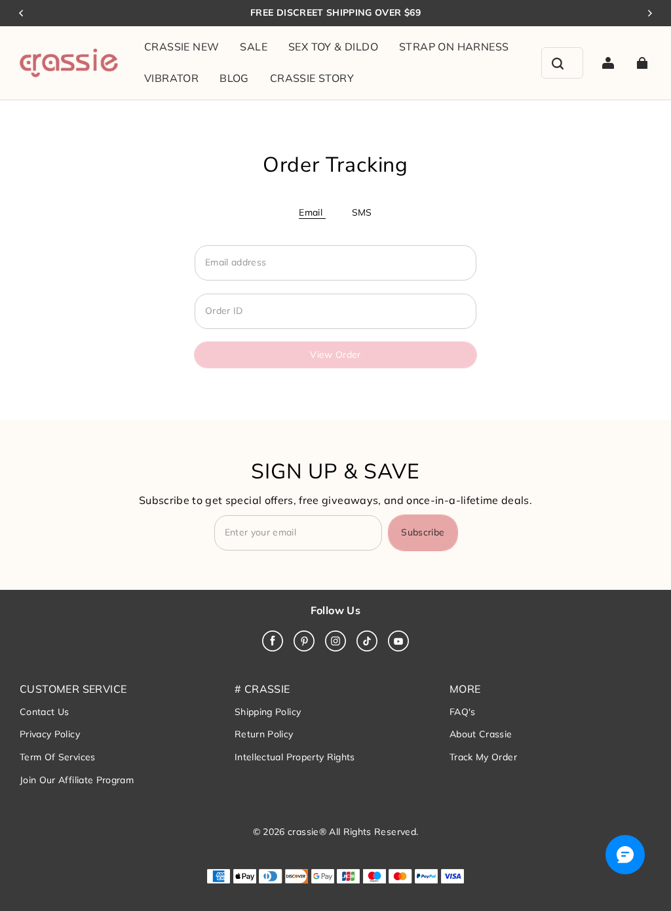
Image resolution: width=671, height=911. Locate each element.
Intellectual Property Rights (295, 757)
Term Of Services (58, 757)
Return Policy (264, 734)
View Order (335, 354)
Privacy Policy (50, 734)
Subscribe (422, 532)
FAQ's (463, 712)
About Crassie (481, 734)
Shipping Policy (268, 712)
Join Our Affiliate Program (77, 780)
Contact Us (44, 712)
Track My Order (483, 757)
